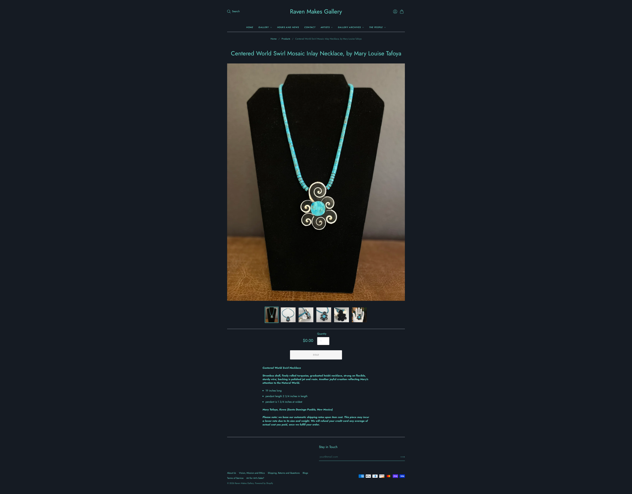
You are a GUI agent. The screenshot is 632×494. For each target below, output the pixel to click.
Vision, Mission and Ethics (252, 473)
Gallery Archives (349, 27)
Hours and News (288, 27)
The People (376, 27)
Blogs (305, 473)
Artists (325, 27)
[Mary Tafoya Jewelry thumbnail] (288, 314)
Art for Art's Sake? (255, 478)
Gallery (263, 27)
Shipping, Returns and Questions (284, 473)
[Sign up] (402, 457)
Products (286, 38)
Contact (309, 27)
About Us (231, 473)
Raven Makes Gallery (316, 11)
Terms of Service (235, 478)
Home (249, 27)
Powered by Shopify (264, 483)
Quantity (321, 334)
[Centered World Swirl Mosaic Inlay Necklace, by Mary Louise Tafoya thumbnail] (271, 314)
